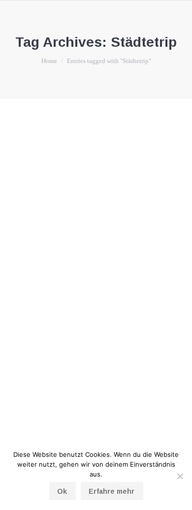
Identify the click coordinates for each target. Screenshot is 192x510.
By (139, 305)
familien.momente (46, 305)
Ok (62, 491)
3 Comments (92, 317)
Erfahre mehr (111, 491)
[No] (180, 476)
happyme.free (91, 305)
